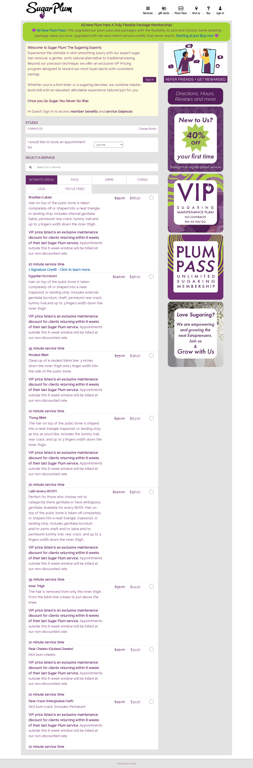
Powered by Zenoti (126, 763)
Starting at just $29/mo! (195, 36)
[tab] (41, 179)
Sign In (150, 79)
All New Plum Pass (51, 30)
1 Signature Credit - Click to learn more (59, 269)
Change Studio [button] (147, 128)
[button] (195, 63)
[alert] (126, 31)
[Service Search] (30, 167)
